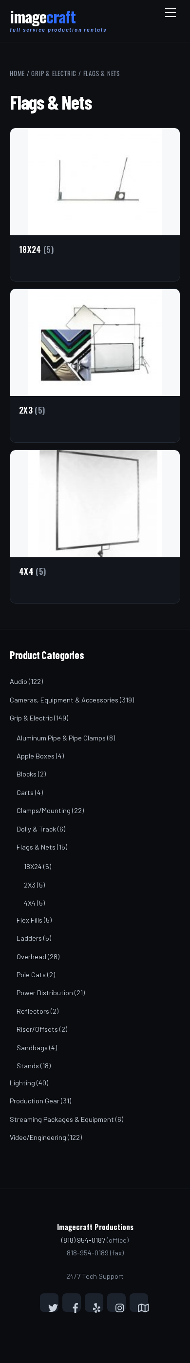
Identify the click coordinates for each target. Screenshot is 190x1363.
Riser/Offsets (37, 1029)
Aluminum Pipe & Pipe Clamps (61, 738)
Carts (25, 792)
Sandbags (32, 1047)
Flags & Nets (36, 847)
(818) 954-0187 (83, 1240)
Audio (18, 681)
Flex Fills (29, 920)
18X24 (33, 866)
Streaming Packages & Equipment (62, 1119)
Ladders (29, 938)
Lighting (22, 1083)
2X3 (30, 885)
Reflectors (33, 1011)
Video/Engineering (38, 1137)
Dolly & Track (36, 829)
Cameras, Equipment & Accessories (64, 700)
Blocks (27, 774)
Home (17, 73)
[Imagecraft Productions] (43, 21)
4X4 (30, 903)
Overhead (31, 956)
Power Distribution (45, 992)
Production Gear (34, 1101)
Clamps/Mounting (44, 810)
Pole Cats (31, 974)
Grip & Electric (53, 73)
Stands (28, 1065)
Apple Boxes (36, 756)
